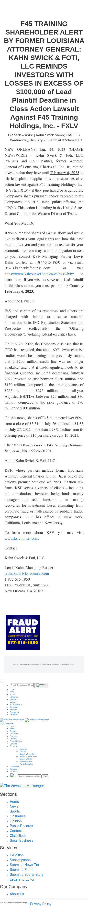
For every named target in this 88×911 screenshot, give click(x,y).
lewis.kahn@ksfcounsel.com (27, 573)
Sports (12, 694)
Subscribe (9, 723)
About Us (23, 749)
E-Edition (13, 771)
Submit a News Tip (27, 754)
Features (13, 699)
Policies (23, 751)
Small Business (21, 840)
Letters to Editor (26, 761)
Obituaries (14, 697)
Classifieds (14, 712)
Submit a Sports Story (28, 756)
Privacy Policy (40, 903)
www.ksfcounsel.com (21, 538)
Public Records (16, 704)
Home (12, 689)
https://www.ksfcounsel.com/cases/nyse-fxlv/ (39, 273)
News (12, 691)
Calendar (13, 714)
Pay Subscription (26, 764)
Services (13, 709)
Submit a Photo (26, 759)
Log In (2, 723)
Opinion (13, 702)
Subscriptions (20, 859)
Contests (13, 707)
